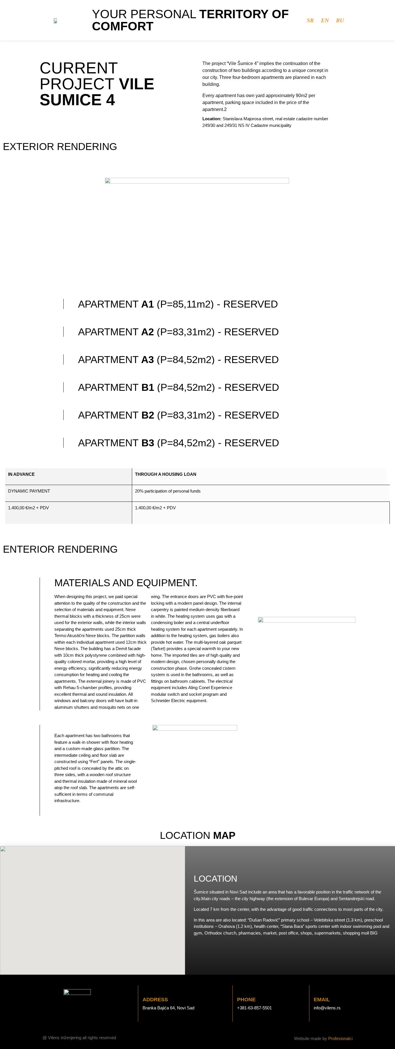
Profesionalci (340, 1038)
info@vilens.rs (327, 1007)
